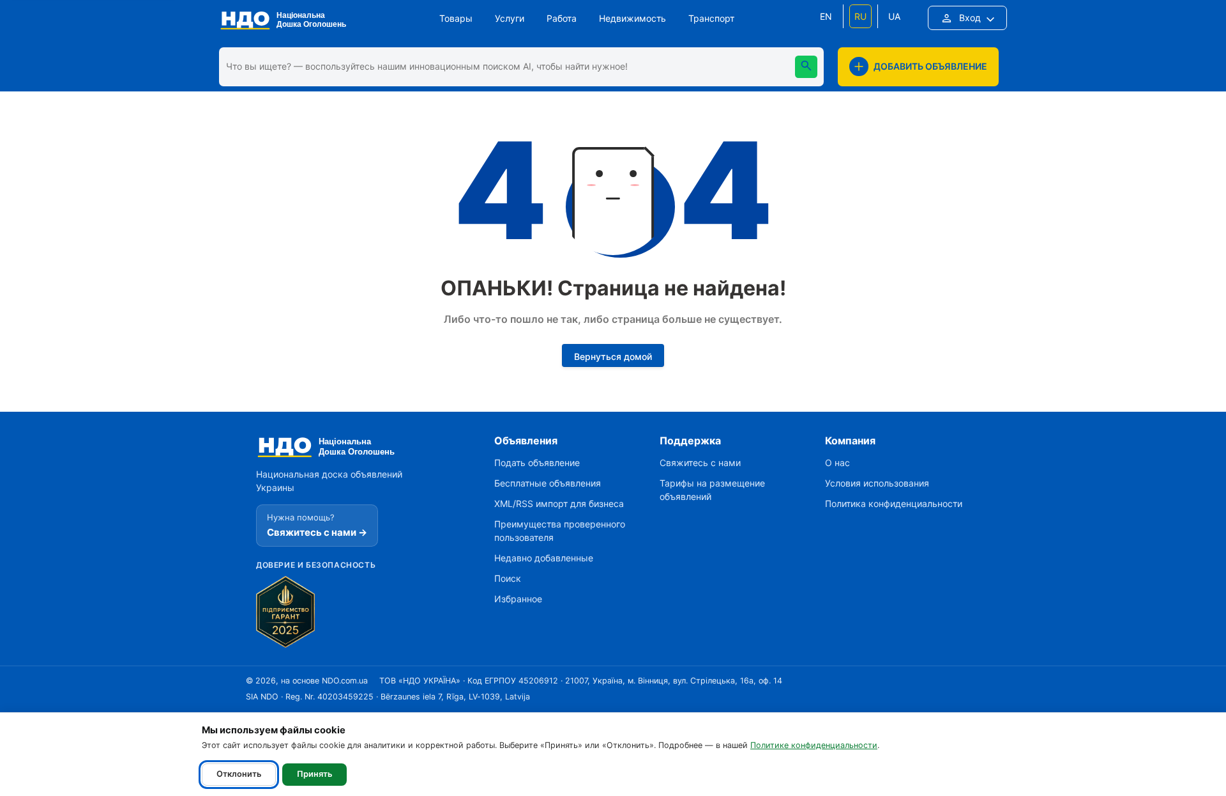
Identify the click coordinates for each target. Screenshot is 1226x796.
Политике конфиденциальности (813, 745)
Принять (314, 774)
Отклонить (238, 774)
